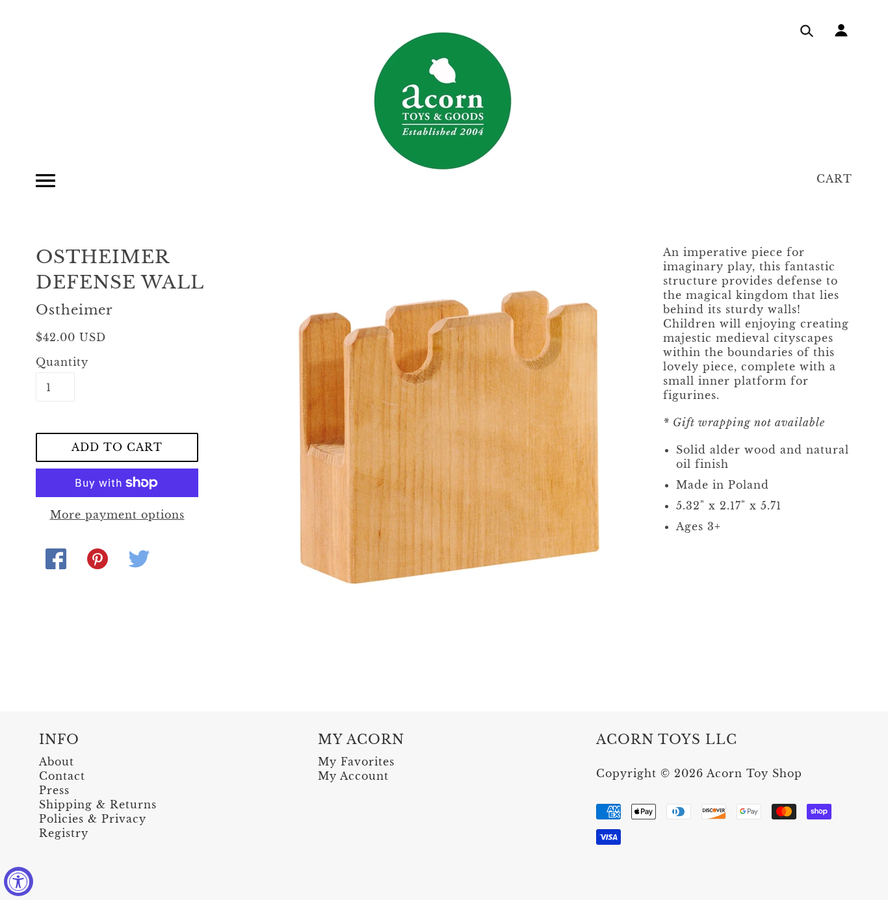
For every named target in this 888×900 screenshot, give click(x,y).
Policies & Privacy (92, 818)
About (56, 761)
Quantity (55, 361)
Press (54, 790)
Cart (834, 178)
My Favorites (356, 761)
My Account (353, 775)
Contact (62, 775)
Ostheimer (74, 310)
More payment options (117, 514)
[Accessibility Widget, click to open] (18, 881)
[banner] (444, 100)
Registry (63, 833)
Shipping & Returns (98, 804)
